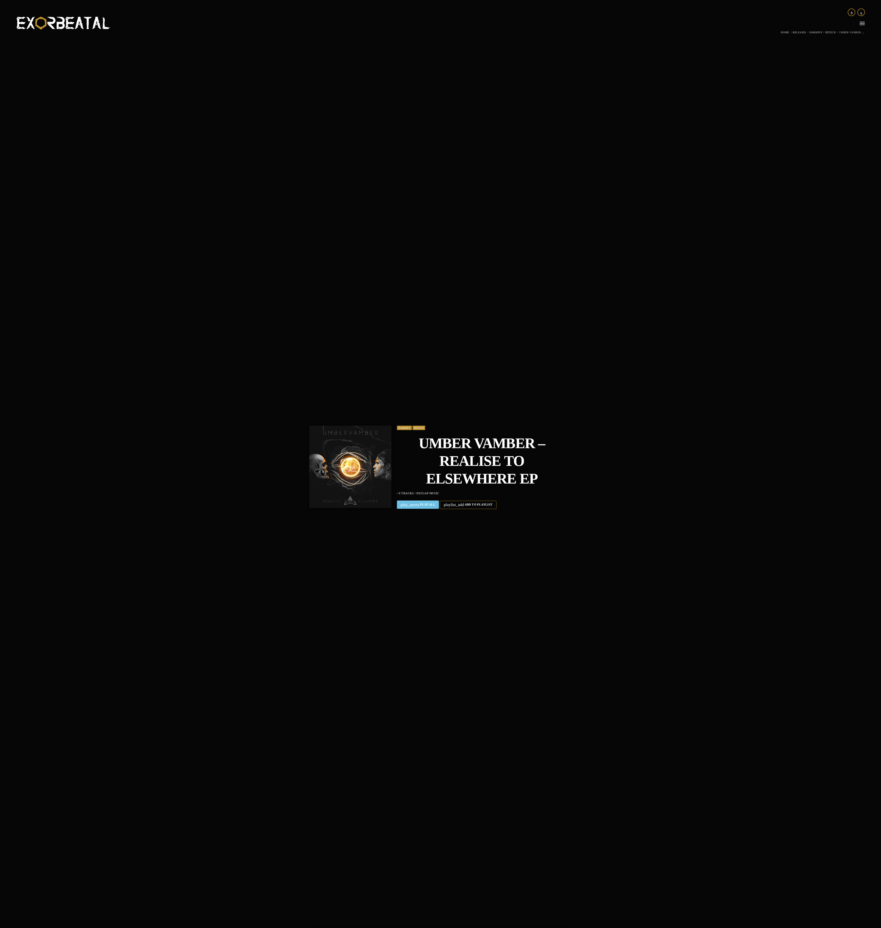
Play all (418, 504)
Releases (799, 32)
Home (785, 32)
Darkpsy (816, 32)
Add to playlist (468, 504)
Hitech (830, 32)
